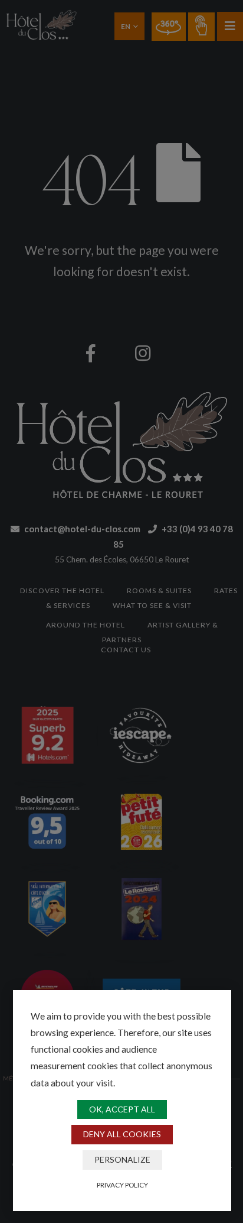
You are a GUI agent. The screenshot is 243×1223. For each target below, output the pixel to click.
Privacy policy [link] (122, 1184)
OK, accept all (122, 1109)
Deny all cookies (122, 1134)
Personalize (122, 1159)
